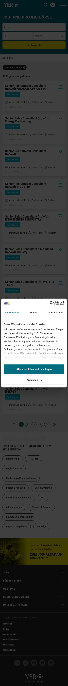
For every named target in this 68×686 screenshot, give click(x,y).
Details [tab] (34, 312)
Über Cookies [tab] (56, 312)
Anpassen (32, 380)
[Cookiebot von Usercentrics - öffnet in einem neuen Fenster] (49, 303)
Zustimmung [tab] (12, 312)
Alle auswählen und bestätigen (34, 369)
